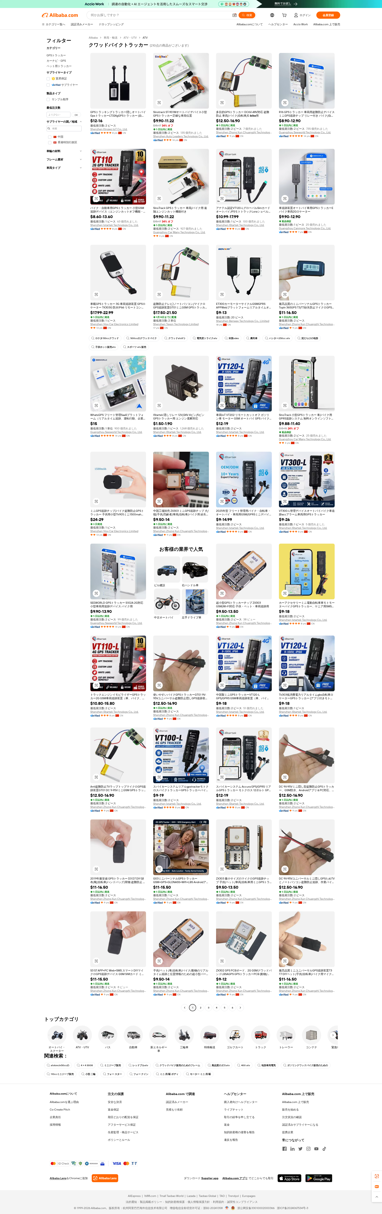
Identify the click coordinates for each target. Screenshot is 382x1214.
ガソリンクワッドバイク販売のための (307, 1065)
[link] (377, 1176)
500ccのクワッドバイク (143, 338)
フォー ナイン (141, 1074)
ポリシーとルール (119, 1139)
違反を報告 (231, 1139)
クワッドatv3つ (176, 338)
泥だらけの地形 (309, 338)
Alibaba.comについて (63, 1093)
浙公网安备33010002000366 (256, 1208)
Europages (248, 1195)
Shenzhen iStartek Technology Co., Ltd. (240, 225)
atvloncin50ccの (60, 1065)
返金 (227, 1124)
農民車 (253, 338)
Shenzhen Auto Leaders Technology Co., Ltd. (181, 136)
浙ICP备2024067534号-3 (292, 1208)
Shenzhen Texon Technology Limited (176, 324)
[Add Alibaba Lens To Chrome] (105, 1178)
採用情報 (55, 1124)
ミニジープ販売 (112, 1065)
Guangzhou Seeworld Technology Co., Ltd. (305, 132)
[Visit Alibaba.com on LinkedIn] (292, 1148)
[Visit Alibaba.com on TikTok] (324, 1148)
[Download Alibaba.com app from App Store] (289, 1178)
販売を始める (290, 1109)
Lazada (191, 1195)
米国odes (234, 338)
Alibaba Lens (58, 1178)
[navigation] (64, 523)
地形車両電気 (268, 1065)
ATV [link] (145, 37)
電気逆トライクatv (207, 338)
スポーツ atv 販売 (136, 347)
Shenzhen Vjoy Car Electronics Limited (114, 324)
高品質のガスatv (221, 1065)
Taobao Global (207, 1195)
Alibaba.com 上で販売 (295, 1102)
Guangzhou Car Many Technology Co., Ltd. (179, 232)
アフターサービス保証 (122, 1124)
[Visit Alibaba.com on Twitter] (300, 1148)
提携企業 (287, 1132)
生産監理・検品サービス (123, 1132)
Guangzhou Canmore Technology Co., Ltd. (305, 228)
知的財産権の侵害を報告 (239, 1132)
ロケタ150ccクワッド (107, 338)
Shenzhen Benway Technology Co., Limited (242, 321)
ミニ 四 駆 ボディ (169, 1074)
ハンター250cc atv (279, 338)
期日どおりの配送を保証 (123, 1117)
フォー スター (114, 1074)
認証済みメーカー (177, 1102)
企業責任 (55, 1117)
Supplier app (209, 1178)
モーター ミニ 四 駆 (200, 1074)
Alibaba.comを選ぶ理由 (64, 1102)
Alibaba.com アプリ (235, 1178)
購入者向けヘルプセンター (240, 1102)
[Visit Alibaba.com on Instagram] (308, 1148)
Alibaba (93, 37)
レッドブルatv (140, 1065)
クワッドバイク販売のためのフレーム (180, 1065)
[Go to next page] (240, 1007)
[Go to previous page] (184, 1007)
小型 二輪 (90, 1074)
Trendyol (233, 1195)
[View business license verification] (227, 1208)
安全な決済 (115, 1102)
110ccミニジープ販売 (62, 1074)
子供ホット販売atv (105, 347)
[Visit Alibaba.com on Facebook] (284, 1148)
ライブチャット (234, 1109)
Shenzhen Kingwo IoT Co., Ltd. (108, 129)
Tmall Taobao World (171, 1195)
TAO (222, 1195)
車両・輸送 (111, 37)
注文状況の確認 (292, 1117)
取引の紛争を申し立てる (239, 1117)
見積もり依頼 (174, 1109)
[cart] (285, 15)
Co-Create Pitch (60, 1109)
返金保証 (113, 1109)
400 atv (245, 1065)
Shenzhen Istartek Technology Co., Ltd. (114, 225)
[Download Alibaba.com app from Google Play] (318, 1178)
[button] (234, 15)
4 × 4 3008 (87, 1065)
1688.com (150, 1195)
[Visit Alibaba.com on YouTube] (316, 1148)
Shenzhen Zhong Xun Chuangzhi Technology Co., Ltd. (244, 132)
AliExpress (134, 1195)
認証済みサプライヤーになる (300, 1124)
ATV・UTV (130, 37)
